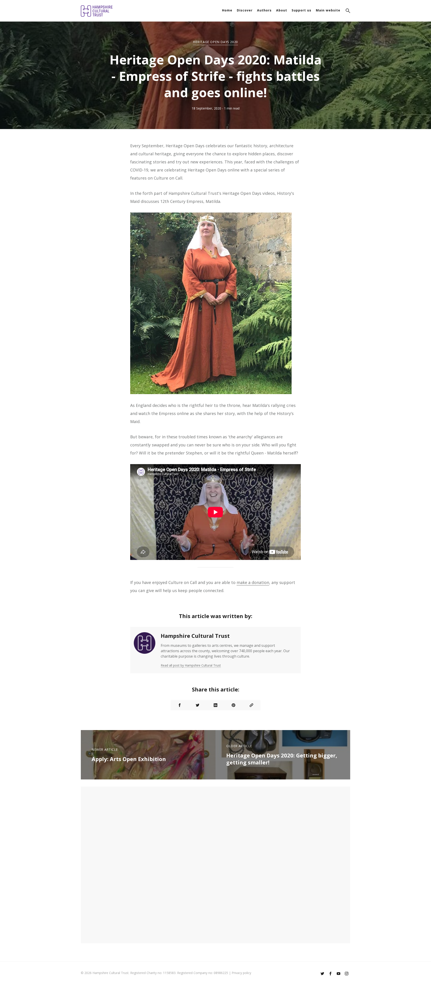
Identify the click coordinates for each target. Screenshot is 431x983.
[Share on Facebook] (180, 705)
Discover (245, 10)
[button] (348, 11)
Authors (264, 10)
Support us (301, 10)
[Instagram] (346, 974)
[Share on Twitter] (198, 705)
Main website (328, 10)
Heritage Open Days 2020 (215, 42)
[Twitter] (322, 974)
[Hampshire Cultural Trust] (144, 650)
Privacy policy (241, 973)
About (281, 10)
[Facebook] (330, 974)
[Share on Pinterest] (233, 705)
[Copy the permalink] (251, 705)
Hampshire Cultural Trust (195, 635)
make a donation (253, 582)
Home (227, 10)
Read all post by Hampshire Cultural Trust (191, 665)
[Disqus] (215, 864)
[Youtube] (338, 974)
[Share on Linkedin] (215, 705)
